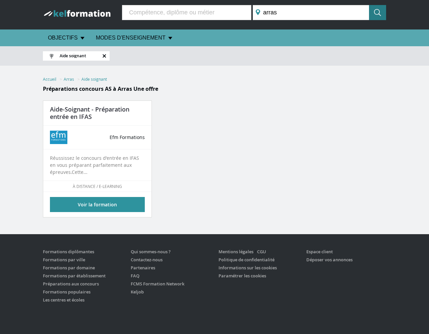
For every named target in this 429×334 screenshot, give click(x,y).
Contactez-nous (147, 260)
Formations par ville (64, 260)
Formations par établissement (74, 276)
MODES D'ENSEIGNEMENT (131, 38)
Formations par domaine (69, 268)
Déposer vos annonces (329, 260)
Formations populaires (66, 292)
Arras (69, 79)
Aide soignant (94, 79)
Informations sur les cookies (248, 268)
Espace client (319, 252)
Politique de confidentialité (246, 260)
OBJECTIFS (63, 38)
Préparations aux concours (71, 284)
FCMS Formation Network (157, 284)
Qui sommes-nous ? (151, 252)
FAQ (135, 276)
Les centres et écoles (63, 300)
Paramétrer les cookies (242, 276)
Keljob (137, 292)
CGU (261, 252)
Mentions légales (236, 252)
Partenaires (143, 268)
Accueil (49, 79)
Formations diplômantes (68, 252)
